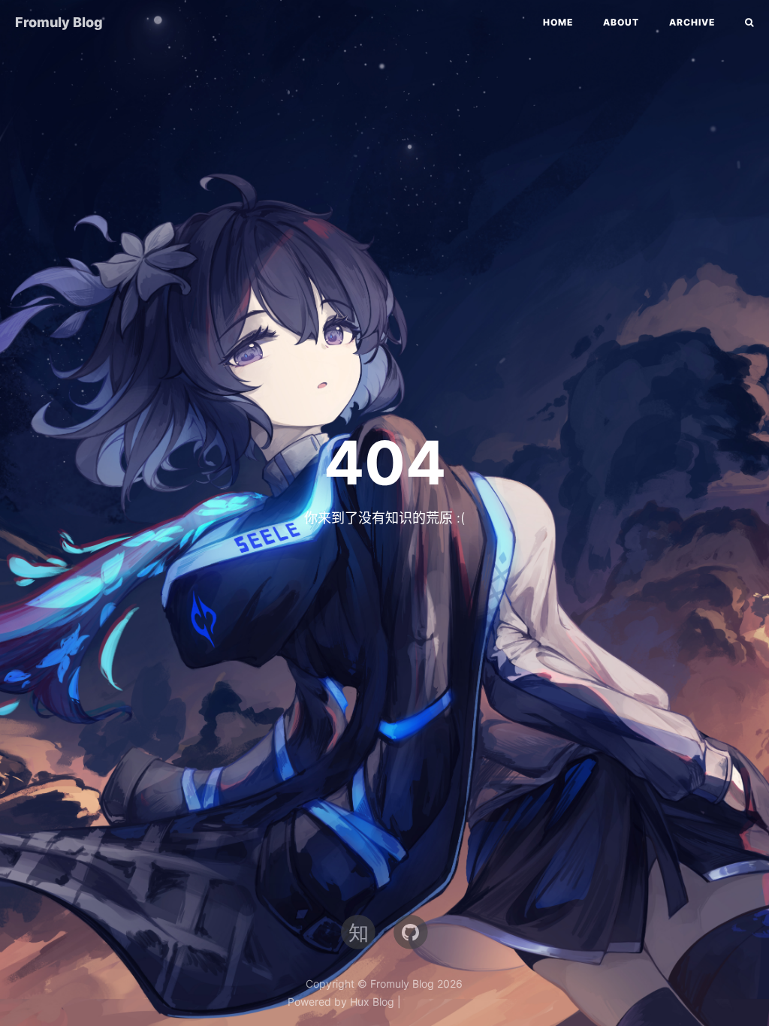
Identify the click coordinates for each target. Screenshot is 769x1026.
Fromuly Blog (59, 22)
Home (558, 22)
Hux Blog (372, 1001)
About (621, 22)
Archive (692, 22)
